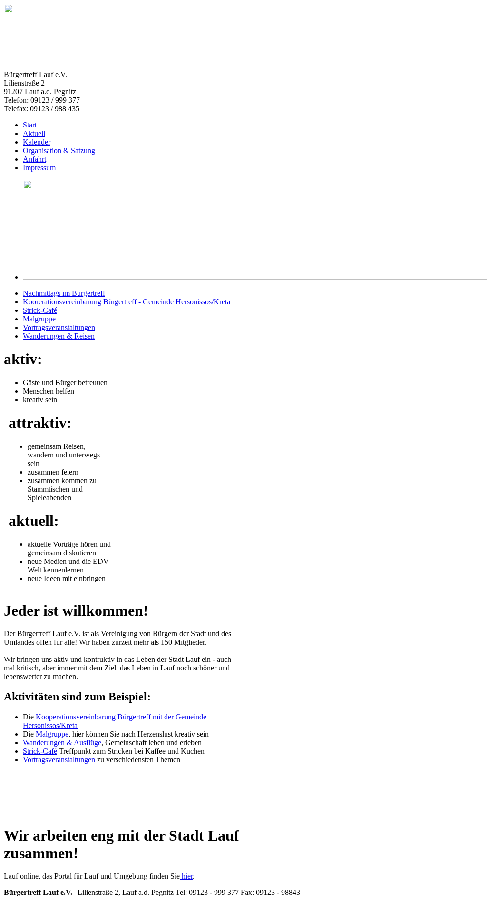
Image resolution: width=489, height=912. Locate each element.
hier (186, 876)
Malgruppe (39, 319)
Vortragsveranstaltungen (59, 327)
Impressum (39, 168)
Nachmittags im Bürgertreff (64, 293)
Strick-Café (40, 310)
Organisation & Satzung (59, 150)
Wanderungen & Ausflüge (62, 742)
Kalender (36, 142)
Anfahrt (34, 159)
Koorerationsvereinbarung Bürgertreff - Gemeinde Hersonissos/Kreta (126, 302)
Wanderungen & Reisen (59, 336)
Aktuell (34, 133)
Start (30, 125)
